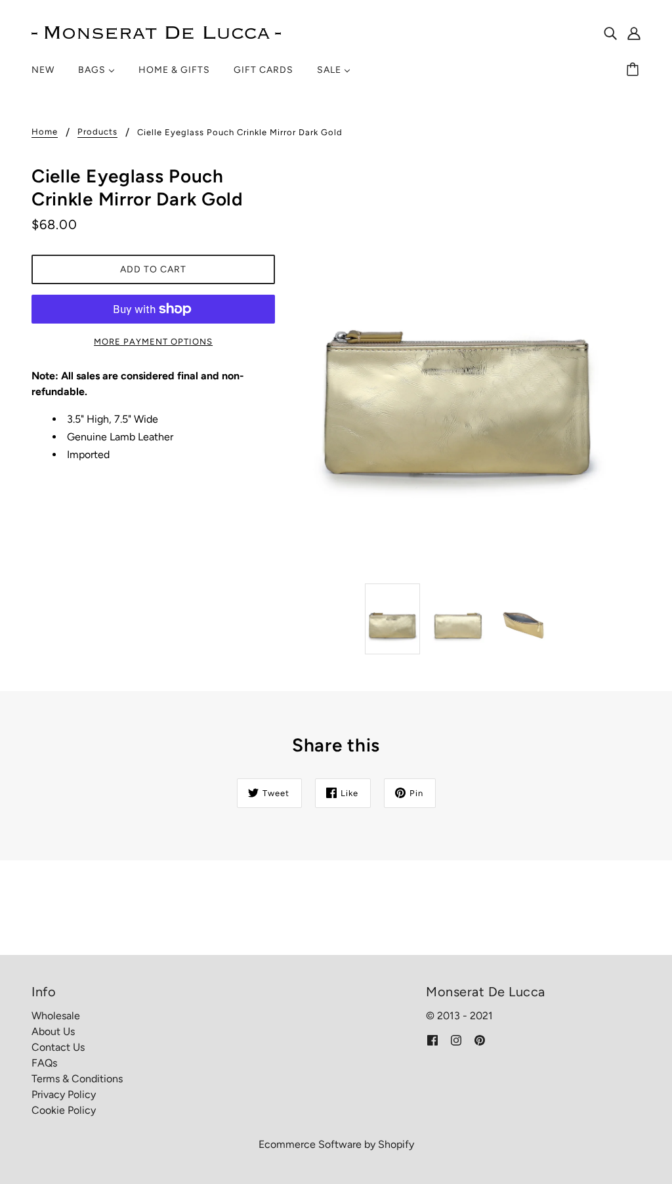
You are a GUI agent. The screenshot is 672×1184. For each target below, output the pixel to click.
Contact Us (58, 1047)
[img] (610, 33)
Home (45, 132)
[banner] (156, 32)
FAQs (44, 1063)
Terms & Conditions (77, 1078)
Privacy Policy (64, 1094)
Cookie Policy (64, 1110)
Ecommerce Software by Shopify (336, 1144)
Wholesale (56, 1015)
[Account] (634, 33)
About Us (53, 1031)
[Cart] (634, 70)
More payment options (153, 342)
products (97, 132)
